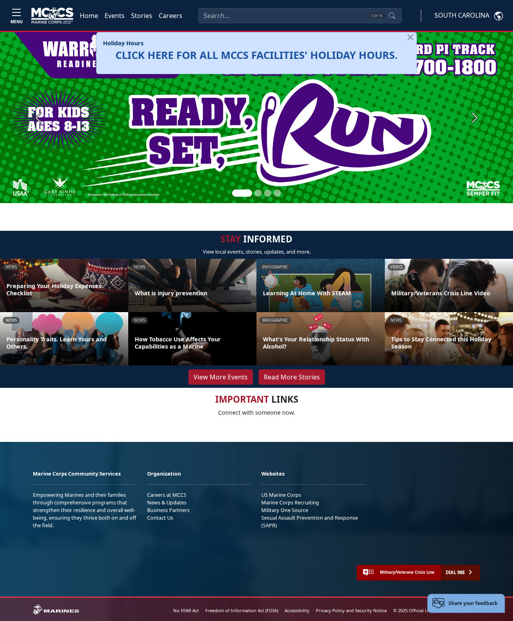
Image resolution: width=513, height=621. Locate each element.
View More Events (221, 377)
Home (89, 15)
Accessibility (297, 610)
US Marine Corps (281, 494)
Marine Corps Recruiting (290, 502)
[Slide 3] (267, 193)
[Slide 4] (277, 193)
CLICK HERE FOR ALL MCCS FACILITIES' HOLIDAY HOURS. (256, 55)
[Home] (52, 16)
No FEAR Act (186, 610)
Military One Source (284, 510)
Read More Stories (292, 377)
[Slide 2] (258, 193)
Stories (141, 15)
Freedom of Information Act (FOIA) (241, 610)
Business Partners (168, 510)
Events (115, 15)
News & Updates (166, 502)
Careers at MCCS (166, 494)
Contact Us (160, 517)
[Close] (410, 37)
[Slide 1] (242, 193)
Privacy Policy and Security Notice (351, 610)
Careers (170, 15)
